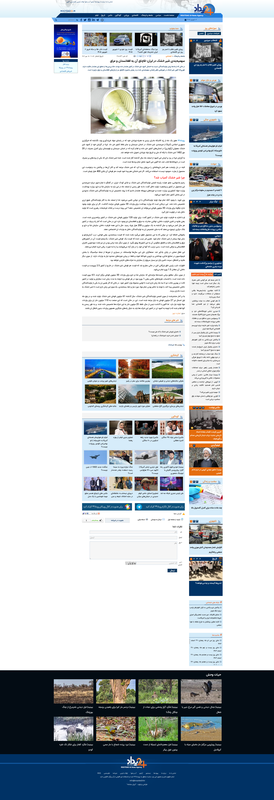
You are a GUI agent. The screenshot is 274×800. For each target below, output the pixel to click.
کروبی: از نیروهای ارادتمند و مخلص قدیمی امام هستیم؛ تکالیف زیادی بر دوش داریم (206, 385)
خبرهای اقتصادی (66, 71)
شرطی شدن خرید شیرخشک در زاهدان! (165, 335)
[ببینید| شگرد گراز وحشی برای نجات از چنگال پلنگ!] (158, 691)
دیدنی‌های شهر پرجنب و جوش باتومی (101, 381)
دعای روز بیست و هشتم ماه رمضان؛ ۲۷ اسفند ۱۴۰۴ (206, 656)
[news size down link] (143, 56)
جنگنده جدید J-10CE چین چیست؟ (96, 469)
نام (181, 532)
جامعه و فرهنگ (179, 56)
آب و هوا (87, 2)
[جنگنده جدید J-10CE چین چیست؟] (95, 457)
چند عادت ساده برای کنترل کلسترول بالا (206, 508)
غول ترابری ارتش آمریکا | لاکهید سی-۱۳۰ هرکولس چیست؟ (148, 470)
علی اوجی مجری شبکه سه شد (171, 493)
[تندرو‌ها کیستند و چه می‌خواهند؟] (206, 571)
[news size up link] (150, 56)
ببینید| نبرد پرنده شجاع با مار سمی (119, 745)
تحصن (201, 33)
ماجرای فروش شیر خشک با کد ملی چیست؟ (164, 331)
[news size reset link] (147, 56)
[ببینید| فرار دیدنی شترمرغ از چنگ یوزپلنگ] (73, 691)
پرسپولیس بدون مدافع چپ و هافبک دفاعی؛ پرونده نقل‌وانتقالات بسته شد (206, 227)
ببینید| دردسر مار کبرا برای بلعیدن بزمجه (116, 707)
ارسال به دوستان (156, 519)
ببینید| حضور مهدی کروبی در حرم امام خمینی (206, 471)
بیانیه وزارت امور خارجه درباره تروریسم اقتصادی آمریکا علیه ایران (206, 327)
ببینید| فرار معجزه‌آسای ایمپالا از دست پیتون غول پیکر (160, 747)
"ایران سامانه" (131, 784)
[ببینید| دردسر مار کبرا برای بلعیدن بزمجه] (116, 691)
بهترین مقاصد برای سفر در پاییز (138, 381)
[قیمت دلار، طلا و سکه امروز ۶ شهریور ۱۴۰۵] (95, 39)
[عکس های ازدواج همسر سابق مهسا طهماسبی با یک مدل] (95, 483)
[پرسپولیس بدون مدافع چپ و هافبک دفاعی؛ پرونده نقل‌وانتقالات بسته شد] (206, 214)
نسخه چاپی (141, 519)
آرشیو (92, 2)
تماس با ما (109, 2)
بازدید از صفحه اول (174, 519)
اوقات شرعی (80, 2)
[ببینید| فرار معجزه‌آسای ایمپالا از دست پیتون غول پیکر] (158, 729)
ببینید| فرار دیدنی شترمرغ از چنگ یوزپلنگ (77, 709)
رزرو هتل (66, 64)
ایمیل (180, 537)
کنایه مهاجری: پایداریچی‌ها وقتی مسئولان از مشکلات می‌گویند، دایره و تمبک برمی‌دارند (206, 293)
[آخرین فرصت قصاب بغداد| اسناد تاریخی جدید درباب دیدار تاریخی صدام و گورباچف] (206, 420)
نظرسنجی (73, 2)
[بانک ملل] (66, 41)
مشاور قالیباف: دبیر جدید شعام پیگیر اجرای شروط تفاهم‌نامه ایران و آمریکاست (205, 616)
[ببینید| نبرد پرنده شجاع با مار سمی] (116, 729)
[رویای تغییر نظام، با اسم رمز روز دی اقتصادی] (171, 39)
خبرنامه (115, 773)
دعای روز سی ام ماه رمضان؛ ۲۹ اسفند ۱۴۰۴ (206, 642)
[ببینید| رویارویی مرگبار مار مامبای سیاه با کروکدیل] (201, 729)
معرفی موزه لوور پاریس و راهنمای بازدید (134, 406)
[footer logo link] (134, 764)
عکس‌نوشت (214, 408)
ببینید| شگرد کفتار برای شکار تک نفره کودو (76, 747)
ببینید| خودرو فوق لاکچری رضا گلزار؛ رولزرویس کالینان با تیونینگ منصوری (171, 470)
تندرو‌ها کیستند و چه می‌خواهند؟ (208, 583)
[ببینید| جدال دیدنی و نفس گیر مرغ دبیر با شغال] (201, 691)
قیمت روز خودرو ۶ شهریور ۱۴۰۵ (122, 51)
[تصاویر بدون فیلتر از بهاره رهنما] (121, 427)
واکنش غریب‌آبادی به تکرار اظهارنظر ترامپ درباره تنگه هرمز (206, 341)
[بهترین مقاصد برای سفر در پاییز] (134, 369)
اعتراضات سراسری (213, 33)
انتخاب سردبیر (210, 40)
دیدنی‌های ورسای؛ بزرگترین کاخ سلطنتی (168, 406)
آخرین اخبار (217, 274)
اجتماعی (169, 56)
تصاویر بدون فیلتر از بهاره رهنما (123, 439)
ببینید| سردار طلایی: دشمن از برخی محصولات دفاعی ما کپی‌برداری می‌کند (206, 376)
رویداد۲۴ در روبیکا (66, 67)
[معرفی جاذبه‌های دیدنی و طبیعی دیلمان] (167, 369)
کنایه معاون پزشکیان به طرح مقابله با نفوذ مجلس (205, 623)
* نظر (180, 543)
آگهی (68, 2)
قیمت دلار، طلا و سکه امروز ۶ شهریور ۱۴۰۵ (96, 51)
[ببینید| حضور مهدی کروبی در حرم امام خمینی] (206, 457)
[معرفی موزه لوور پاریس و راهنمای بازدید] (134, 394)
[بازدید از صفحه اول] (182, 519)
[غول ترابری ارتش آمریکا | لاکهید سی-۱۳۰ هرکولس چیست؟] (146, 457)
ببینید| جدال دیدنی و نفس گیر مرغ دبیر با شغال (201, 709)
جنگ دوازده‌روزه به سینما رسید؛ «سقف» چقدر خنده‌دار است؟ (122, 470)
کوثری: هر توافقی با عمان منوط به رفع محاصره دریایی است (206, 398)
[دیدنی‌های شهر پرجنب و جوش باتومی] (100, 369)
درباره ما (102, 2)
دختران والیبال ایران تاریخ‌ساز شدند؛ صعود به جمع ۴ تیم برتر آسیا (206, 348)
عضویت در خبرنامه (117, 520)
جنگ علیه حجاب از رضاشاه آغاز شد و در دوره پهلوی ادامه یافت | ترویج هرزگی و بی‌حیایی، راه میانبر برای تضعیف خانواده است (206, 359)
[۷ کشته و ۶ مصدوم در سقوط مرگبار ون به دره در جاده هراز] (206, 177)
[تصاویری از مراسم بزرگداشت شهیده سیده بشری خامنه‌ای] (206, 249)
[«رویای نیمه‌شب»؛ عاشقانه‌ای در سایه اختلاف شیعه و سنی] (121, 483)
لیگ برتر (213, 202)
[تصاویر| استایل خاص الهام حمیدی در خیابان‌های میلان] (146, 483)
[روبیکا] (107, 507)
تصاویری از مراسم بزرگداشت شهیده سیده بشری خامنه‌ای (208, 265)
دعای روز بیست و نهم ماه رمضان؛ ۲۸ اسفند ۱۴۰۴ (206, 649)
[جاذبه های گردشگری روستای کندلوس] (100, 394)
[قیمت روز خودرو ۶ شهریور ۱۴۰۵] (120, 39)
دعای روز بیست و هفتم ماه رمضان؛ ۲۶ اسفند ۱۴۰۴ (206, 663)
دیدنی (218, 236)
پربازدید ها (209, 274)
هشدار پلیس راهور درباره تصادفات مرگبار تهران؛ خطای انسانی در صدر (206, 369)
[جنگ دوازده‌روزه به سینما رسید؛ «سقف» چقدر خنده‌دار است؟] (121, 457)
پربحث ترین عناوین (198, 274)
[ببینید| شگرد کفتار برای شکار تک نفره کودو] (73, 729)
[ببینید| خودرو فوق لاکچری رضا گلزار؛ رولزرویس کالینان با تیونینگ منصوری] (172, 457)
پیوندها (97, 2)
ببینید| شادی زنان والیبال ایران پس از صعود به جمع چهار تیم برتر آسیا (206, 334)
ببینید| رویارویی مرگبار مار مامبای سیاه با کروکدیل (203, 747)
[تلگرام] (160, 507)
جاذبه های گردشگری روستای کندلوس (102, 406)
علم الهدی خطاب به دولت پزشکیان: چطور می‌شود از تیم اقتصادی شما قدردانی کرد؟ (206, 304)
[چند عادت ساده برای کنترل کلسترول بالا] (206, 494)
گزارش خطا (177, 513)
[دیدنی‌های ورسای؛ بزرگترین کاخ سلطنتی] (167, 394)
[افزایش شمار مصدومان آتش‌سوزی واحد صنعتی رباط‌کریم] (206, 534)
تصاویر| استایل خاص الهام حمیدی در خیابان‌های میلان (147, 495)
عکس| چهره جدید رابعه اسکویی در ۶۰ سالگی (149, 439)
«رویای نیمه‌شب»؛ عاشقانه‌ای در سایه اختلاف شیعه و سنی (122, 495)
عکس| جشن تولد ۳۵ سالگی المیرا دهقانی (172, 439)
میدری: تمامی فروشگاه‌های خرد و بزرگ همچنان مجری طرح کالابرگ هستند (206, 313)
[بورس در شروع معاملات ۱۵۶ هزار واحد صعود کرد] (206, 93)
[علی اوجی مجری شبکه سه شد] (172, 483)
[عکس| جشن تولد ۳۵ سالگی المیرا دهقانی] (172, 427)
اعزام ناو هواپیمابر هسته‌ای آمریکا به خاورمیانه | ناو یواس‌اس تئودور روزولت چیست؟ (97, 442)
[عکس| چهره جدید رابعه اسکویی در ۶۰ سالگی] (146, 427)
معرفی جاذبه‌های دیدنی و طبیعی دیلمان (168, 381)
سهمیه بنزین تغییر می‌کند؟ (209, 392)
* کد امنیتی (180, 563)
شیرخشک (171, 345)
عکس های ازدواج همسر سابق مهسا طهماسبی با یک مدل (96, 495)
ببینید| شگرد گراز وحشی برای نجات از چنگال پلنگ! (160, 709)
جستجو (148, 773)
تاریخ (214, 559)
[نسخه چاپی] (134, 56)
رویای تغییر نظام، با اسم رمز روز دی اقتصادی (172, 51)
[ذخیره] (141, 56)
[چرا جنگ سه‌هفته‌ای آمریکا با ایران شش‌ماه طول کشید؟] (146, 39)
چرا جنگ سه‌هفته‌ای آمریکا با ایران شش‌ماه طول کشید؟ (147, 51)
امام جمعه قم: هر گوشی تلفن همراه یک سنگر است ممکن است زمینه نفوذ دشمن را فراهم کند (206, 283)
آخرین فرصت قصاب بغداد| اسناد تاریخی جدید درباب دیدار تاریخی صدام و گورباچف (205, 435)
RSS (99, 773)
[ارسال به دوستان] (138, 56)
